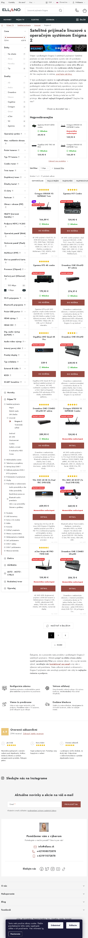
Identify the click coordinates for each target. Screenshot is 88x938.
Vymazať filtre (59, 168)
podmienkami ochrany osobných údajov (42, 810)
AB (16, 82)
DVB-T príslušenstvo (13, 547)
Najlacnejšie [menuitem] (53, 181)
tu (43, 928)
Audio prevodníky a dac (17, 487)
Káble (8, 523)
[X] (47, 869)
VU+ (48, 919)
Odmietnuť (55, 925)
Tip (16, 68)
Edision (16, 97)
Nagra (11, 407)
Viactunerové (14, 440)
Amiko (16, 87)
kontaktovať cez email (60, 664)
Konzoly (9, 527)
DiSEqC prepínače (13, 530)
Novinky (11, 392)
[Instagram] (52, 869)
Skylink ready (14, 411)
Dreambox (16, 92)
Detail (72, 445)
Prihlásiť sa (71, 804)
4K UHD (12, 437)
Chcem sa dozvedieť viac (57, 109)
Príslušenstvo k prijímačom (15, 477)
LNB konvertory (11, 516)
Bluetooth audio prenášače (15, 499)
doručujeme (76, 705)
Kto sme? (22, 2)
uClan (16, 116)
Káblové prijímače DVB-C (15, 470)
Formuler (68, 919)
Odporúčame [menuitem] (38, 181)
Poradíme (20, 707)
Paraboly (9, 513)
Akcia (16, 59)
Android (12, 433)
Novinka (16, 63)
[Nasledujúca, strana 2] (58, 635)
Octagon (16, 106)
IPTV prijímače (11, 473)
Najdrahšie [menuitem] (68, 181)
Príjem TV (11, 399)
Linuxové (12, 418)
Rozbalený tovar (14, 581)
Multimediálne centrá (13, 460)
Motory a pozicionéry (14, 533)
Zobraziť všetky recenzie (33, 733)
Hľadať (60, 10)
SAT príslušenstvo (12, 540)
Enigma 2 (18, 421)
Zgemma (16, 126)
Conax (11, 454)
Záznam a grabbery (16, 507)
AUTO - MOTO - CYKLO (14, 573)
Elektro (10, 558)
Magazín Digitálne (39, 919)
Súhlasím (73, 925)
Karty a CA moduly (13, 520)
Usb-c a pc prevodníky (17, 504)
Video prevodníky (15, 490)
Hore (59, 645)
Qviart (16, 111)
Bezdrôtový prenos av (17, 494)
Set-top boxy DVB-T (13, 466)
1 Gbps (16, 290)
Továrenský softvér (19, 426)
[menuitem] (7, 19)
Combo (12, 444)
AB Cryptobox (27, 919)
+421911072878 (46, 856)
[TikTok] (63, 869)
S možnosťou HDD (16, 450)
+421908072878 (77, 10)
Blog (3, 2)
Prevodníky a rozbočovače (16, 484)
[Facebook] (41, 869)
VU (16, 121)
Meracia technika (12, 551)
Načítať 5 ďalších (60, 626)
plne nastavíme (15, 691)
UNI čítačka (13, 414)
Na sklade (16, 54)
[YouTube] (58, 869)
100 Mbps (16, 285)
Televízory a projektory (14, 463)
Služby (8, 480)
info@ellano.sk (46, 846)
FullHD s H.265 (14, 447)
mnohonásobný (65, 691)
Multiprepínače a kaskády (15, 537)
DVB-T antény (11, 544)
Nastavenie (15, 934)
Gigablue (16, 102)
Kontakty (12, 2)
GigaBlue (54, 919)
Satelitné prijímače (13, 404)
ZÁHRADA (12, 565)
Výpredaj (11, 588)
